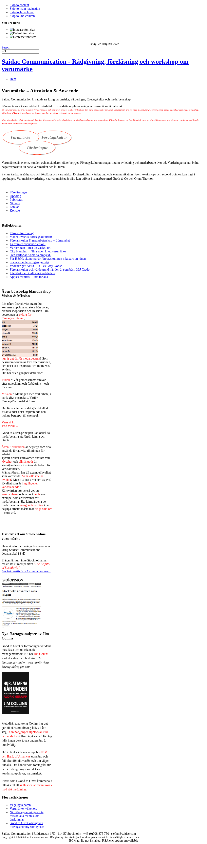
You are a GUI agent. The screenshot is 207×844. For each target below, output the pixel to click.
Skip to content (19, 5)
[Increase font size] (22, 30)
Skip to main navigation (25, 8)
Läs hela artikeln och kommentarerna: (26, 571)
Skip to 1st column (22, 12)
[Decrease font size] (23, 37)
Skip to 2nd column (22, 16)
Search (6, 47)
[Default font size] (22, 33)
